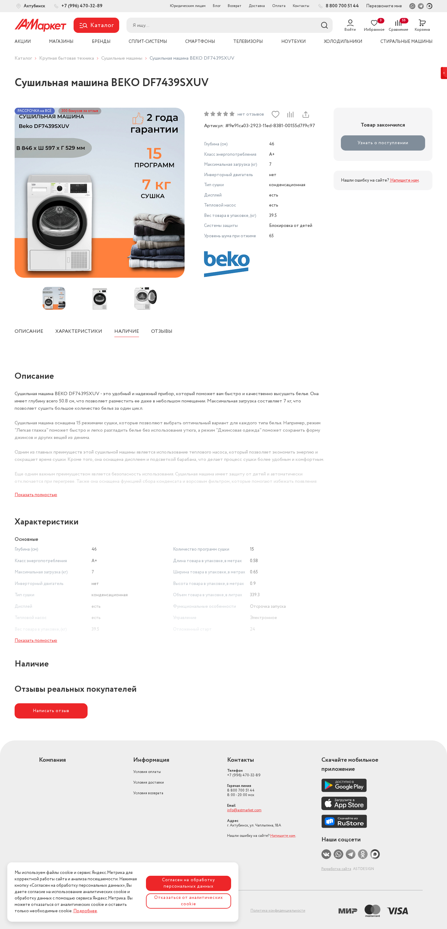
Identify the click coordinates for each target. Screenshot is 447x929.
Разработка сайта (336, 869)
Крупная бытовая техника (66, 58)
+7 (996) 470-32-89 (244, 773)
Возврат (234, 6)
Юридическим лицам (188, 6)
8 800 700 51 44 (241, 790)
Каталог (23, 58)
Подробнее (85, 911)
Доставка (257, 6)
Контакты (301, 6)
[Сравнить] (290, 114)
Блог (216, 6)
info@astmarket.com (244, 810)
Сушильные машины (121, 58)
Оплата (279, 6)
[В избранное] (275, 114)
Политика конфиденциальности (278, 910)
